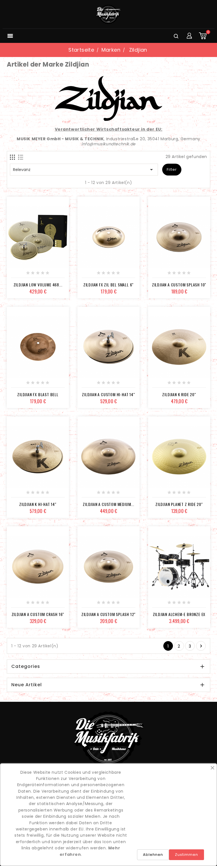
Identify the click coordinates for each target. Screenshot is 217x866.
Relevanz (84, 169)
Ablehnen (153, 854)
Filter (172, 169)
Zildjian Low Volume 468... (38, 285)
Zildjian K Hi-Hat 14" (38, 504)
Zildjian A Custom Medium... (108, 504)
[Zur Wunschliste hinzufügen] (31, 274)
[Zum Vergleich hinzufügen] (44, 274)
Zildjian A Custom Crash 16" (38, 614)
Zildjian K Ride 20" (179, 394)
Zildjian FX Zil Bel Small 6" (108, 285)
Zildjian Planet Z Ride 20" (179, 504)
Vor (201, 646)
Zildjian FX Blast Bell (37, 394)
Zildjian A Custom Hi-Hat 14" (108, 394)
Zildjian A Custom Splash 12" (108, 614)
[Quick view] (56, 274)
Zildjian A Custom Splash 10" (179, 285)
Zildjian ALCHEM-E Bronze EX (179, 614)
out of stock (19, 274)
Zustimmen (186, 854)
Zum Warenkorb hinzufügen (89, 274)
